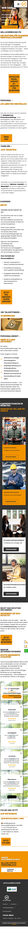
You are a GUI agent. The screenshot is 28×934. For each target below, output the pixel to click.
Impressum (5, 904)
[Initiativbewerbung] (26, 646)
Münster (13, 184)
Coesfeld (20, 184)
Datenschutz (13, 904)
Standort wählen (10, 870)
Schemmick (14, 924)
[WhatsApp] (26, 651)
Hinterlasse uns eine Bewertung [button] (15, 696)
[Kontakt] (26, 641)
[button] (18, 4)
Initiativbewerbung (7, 911)
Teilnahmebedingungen (8, 907)
